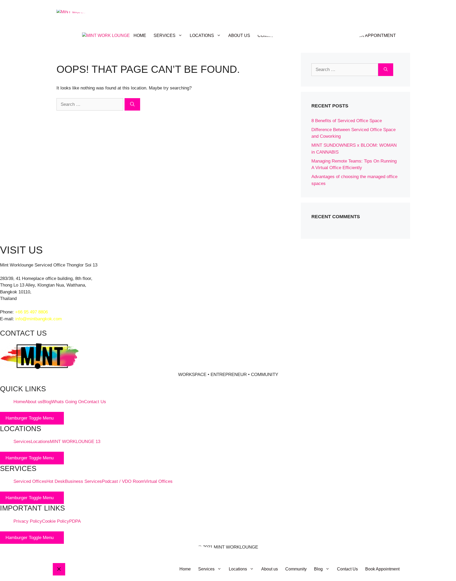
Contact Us (95, 401)
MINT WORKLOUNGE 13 (75, 441)
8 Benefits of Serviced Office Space (346, 120)
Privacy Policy (27, 521)
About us (33, 401)
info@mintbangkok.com (38, 318)
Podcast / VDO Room (123, 481)
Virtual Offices (158, 481)
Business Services (83, 481)
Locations (40, 441)
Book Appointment (382, 569)
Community (296, 569)
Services (22, 441)
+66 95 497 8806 (31, 312)
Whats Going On (67, 401)
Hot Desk (55, 481)
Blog (46, 401)
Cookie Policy (55, 521)
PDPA (75, 521)
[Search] (132, 104)
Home (19, 401)
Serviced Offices (29, 481)
